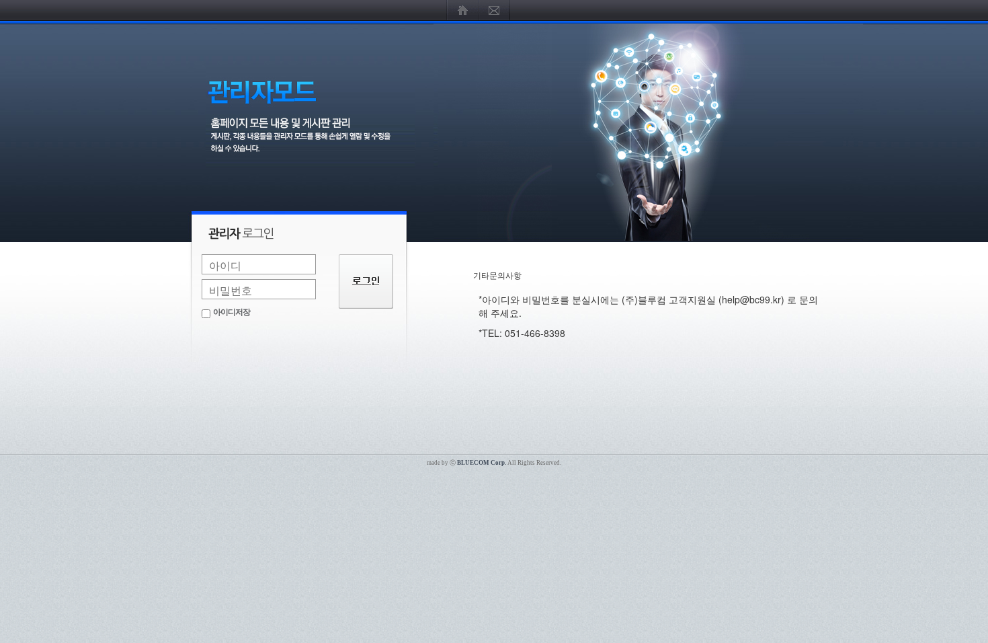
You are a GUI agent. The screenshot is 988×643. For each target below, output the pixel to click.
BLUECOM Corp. (481, 462)
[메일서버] (494, 10)
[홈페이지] (463, 10)
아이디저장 (231, 311)
